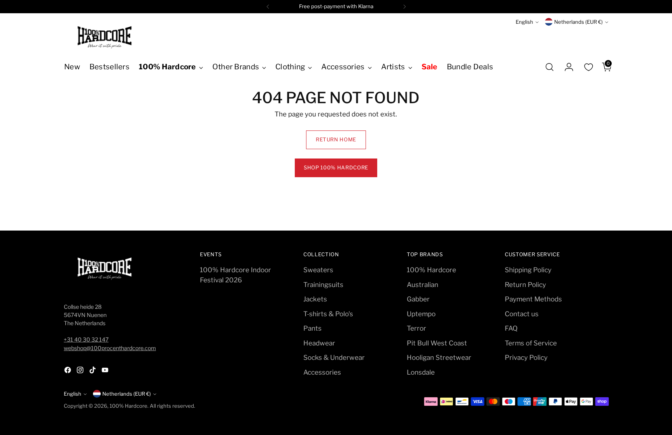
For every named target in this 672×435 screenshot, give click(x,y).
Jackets (315, 299)
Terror (416, 328)
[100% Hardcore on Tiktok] (93, 371)
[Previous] (267, 6)
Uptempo (421, 314)
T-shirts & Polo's (328, 314)
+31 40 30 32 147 (86, 339)
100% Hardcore (431, 270)
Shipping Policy (528, 270)
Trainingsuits (323, 285)
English (524, 22)
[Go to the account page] (566, 67)
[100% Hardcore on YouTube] (105, 371)
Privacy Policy (526, 357)
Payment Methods (533, 299)
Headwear (319, 343)
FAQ (511, 328)
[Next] (404, 6)
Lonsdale (421, 372)
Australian (422, 285)
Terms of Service (531, 343)
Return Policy (525, 285)
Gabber (418, 299)
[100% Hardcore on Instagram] (81, 371)
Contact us (522, 314)
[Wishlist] (588, 67)
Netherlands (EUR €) (578, 22)
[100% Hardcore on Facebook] (68, 371)
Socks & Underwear (334, 357)
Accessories (322, 372)
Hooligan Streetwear (439, 357)
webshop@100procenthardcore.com (110, 348)
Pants (312, 328)
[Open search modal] (549, 67)
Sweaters (318, 270)
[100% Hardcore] (104, 37)
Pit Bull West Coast (437, 343)
